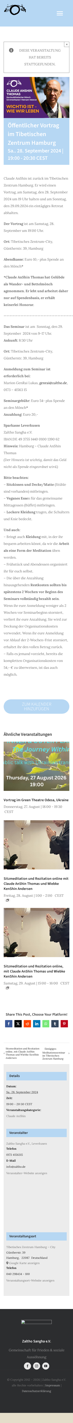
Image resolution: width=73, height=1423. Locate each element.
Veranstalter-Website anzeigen (26, 1173)
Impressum (52, 1385)
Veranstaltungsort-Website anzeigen (30, 1280)
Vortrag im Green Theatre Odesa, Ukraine (36, 800)
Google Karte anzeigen (24, 1263)
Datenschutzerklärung (36, 1391)
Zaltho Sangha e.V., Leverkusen (26, 1143)
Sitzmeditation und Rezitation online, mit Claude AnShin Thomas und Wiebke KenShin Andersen (34, 971)
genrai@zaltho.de (53, 383)
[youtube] (45, 1366)
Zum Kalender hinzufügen (36, 706)
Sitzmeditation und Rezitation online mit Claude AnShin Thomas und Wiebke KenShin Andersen (36, 883)
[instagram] (36, 1366)
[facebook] (27, 1366)
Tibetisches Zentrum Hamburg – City (30, 1247)
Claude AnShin (16, 1116)
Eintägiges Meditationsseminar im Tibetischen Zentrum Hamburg (53, 1053)
